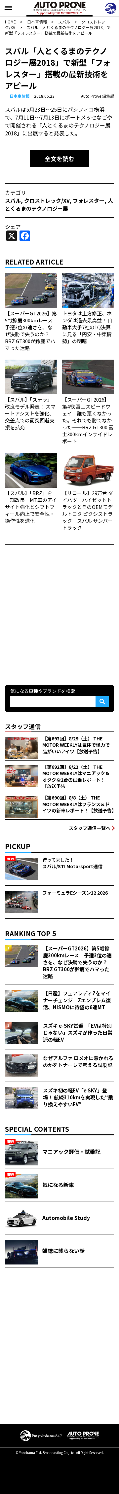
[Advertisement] (59, 613)
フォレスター (88, 200)
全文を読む (59, 158)
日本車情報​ (19, 96)
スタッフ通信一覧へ (89, 828)
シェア (13, 227)
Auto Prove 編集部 (97, 96)
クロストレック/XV (46, 200)
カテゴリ (15, 192)
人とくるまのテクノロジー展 (59, 204)
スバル (13, 200)
